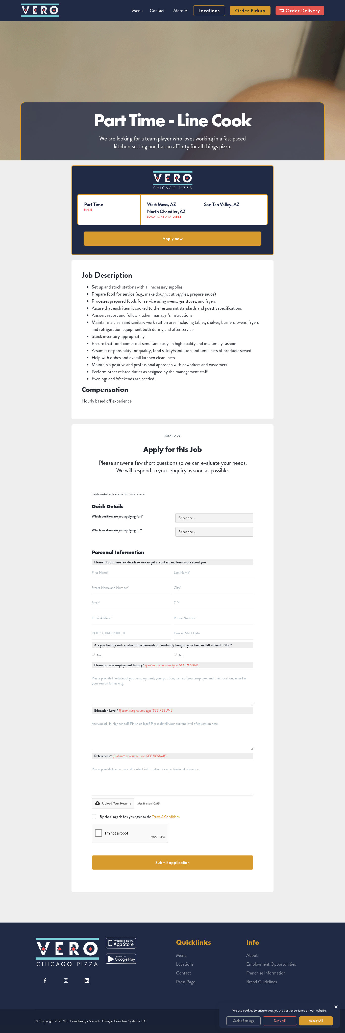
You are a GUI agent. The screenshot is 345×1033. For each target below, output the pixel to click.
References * (130, 755)
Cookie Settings (243, 1021)
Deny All (280, 1021)
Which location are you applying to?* (117, 530)
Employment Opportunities (271, 964)
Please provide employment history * (146, 665)
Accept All (316, 1020)
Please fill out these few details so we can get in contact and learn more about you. (150, 562)
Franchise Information (266, 973)
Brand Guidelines (261, 982)
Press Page (185, 982)
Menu (137, 10)
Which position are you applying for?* (117, 516)
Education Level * (133, 710)
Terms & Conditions (166, 816)
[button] (180, 10)
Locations (184, 964)
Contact (157, 10)
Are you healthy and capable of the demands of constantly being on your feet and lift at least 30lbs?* (163, 645)
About (252, 955)
